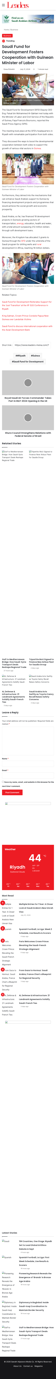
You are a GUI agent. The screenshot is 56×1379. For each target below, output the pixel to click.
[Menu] (3, 6)
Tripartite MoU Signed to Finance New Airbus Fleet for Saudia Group (41, 662)
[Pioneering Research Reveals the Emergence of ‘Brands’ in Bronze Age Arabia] (9, 1285)
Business (14, 29)
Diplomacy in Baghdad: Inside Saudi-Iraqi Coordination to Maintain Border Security (34, 1306)
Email (5, 770)
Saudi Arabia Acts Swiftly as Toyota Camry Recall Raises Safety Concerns (41, 695)
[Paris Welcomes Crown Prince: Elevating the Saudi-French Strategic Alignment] (9, 953)
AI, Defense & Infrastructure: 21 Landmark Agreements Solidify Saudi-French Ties (13, 696)
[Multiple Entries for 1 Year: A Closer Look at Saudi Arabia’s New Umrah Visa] (9, 913)
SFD (23, 241)
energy (20, 223)
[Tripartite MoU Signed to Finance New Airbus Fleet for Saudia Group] (41, 553)
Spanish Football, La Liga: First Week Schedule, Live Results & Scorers (34, 1261)
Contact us (28, 1366)
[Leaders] (18, 5)
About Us (17, 1366)
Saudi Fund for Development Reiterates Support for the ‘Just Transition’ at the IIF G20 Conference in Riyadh (27, 305)
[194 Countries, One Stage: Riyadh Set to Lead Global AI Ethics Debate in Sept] (9, 1244)
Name (5, 759)
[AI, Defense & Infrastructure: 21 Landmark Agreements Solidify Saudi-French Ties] (14, 682)
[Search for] (52, 6)
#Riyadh (21, 355)
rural (39, 244)
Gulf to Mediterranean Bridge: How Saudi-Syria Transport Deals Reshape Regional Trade (14, 663)
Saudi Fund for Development (28, 361)
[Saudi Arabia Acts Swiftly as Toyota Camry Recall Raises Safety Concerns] (41, 682)
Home (6, 29)
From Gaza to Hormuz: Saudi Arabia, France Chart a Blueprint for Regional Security (35, 974)
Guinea (37, 148)
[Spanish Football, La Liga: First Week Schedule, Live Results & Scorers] (9, 1261)
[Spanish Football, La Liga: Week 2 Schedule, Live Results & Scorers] (9, 932)
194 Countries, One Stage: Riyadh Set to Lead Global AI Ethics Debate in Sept (35, 1245)
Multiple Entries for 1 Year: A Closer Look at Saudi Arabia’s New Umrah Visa (36, 908)
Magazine (39, 1366)
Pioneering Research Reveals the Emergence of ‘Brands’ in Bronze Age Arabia (35, 1277)
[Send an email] (15, 69)
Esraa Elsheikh (9, 69)
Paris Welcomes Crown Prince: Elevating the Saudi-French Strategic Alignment (34, 945)
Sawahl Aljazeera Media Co (22, 1362)
